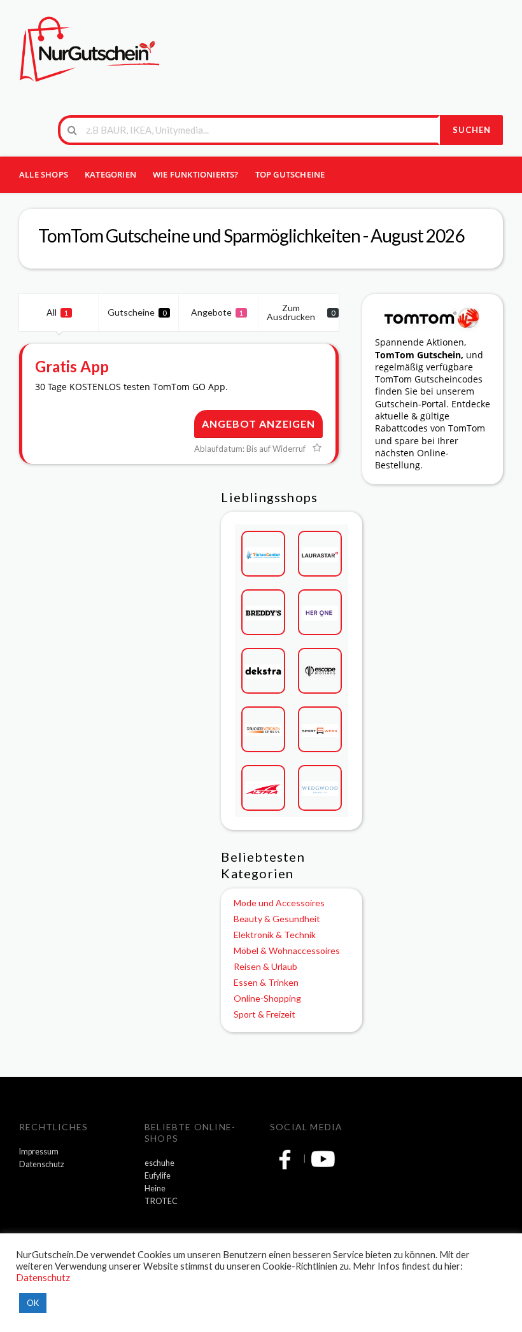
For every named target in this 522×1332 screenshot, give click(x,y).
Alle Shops (43, 174)
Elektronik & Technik (275, 934)
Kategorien (110, 174)
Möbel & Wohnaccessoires (287, 950)
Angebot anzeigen (258, 423)
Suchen (472, 130)
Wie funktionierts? (196, 174)
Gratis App (72, 366)
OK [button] (33, 1303)
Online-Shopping (267, 998)
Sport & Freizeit (264, 1014)
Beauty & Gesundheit (277, 918)
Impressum (39, 1151)
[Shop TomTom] (432, 317)
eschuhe (159, 1163)
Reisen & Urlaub (265, 966)
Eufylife (158, 1176)
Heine (155, 1188)
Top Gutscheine (290, 174)
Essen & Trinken (266, 982)
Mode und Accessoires (279, 902)
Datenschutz (41, 1164)
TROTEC (161, 1201)
